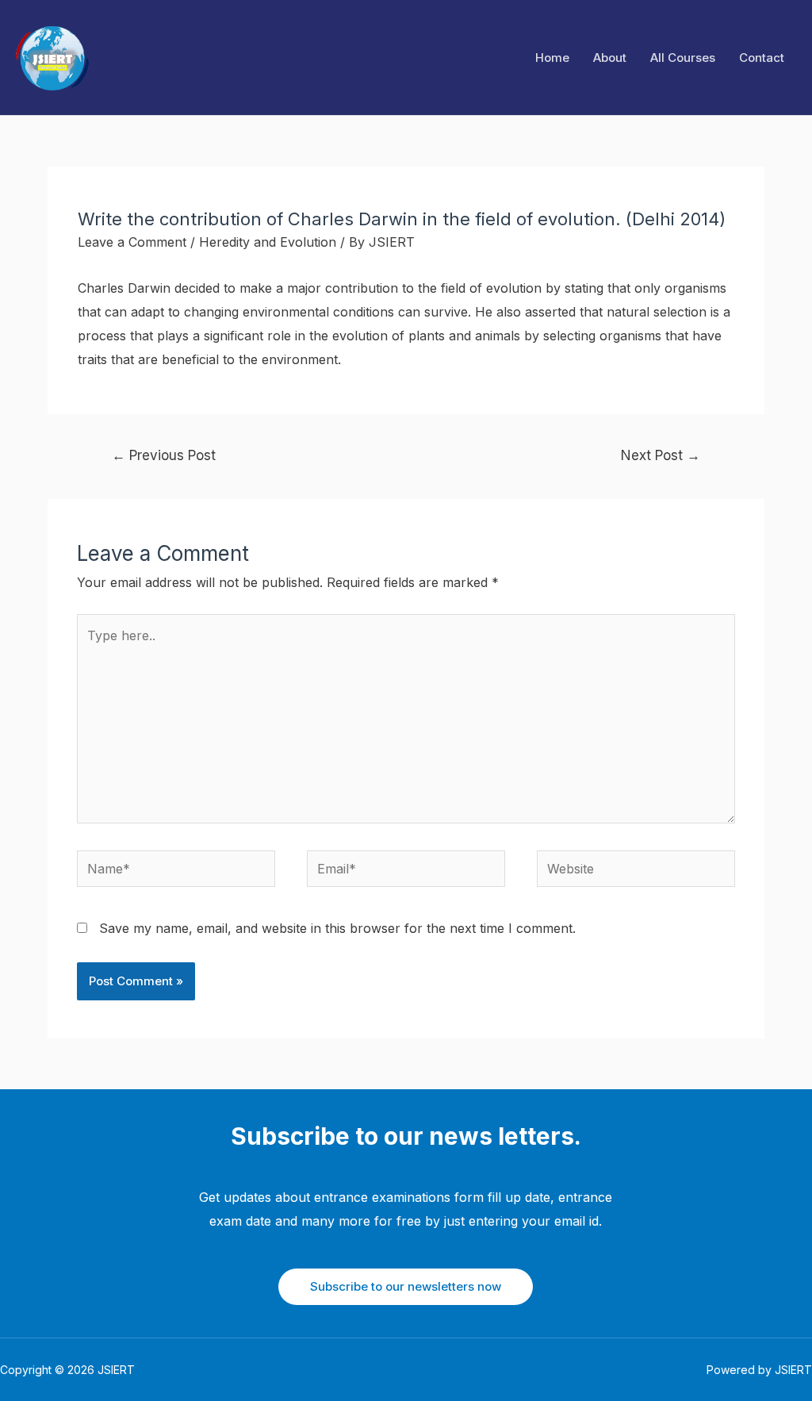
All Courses (682, 57)
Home (552, 57)
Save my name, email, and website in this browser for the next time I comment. (337, 928)
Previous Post (164, 455)
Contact (761, 57)
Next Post (660, 455)
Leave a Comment (132, 242)
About (609, 57)
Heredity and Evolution (267, 242)
